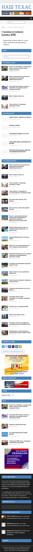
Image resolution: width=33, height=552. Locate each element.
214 (19, 135)
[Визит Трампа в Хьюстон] (5, 97)
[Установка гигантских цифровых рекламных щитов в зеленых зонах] (5, 324)
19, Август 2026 (13, 248)
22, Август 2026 (13, 222)
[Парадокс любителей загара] (5, 426)
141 (20, 145)
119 (19, 153)
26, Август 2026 (13, 194)
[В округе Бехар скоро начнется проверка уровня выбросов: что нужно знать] (5, 229)
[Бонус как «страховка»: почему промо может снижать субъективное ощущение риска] (5, 68)
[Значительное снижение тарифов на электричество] (5, 281)
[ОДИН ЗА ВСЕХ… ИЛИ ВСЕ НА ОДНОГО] (5, 119)
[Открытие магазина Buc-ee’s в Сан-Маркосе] (5, 290)
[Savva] (3, 525)
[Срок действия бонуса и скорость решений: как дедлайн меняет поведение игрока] (5, 88)
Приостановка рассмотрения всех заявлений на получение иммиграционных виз (19, 78)
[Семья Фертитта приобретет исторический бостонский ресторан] (5, 192)
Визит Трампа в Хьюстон (16, 96)
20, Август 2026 (13, 444)
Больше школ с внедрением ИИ (18, 306)
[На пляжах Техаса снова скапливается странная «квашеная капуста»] (5, 298)
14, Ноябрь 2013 (13, 127)
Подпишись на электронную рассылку (13, 351)
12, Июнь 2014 (13, 119)
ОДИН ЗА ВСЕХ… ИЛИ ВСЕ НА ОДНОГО (20, 117)
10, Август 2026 (13, 308)
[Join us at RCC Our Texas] (16, 13)
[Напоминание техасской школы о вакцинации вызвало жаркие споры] (5, 332)
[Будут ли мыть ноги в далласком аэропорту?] (5, 273)
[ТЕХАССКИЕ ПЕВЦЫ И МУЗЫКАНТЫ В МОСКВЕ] (5, 143)
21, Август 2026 (13, 232)
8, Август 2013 (13, 135)
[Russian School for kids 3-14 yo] (16, 365)
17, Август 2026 (13, 275)
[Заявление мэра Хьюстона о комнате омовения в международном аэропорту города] (5, 255)
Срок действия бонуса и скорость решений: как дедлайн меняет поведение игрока (19, 88)
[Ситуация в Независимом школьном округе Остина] (5, 265)
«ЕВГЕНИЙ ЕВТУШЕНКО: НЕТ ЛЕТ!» (19, 133)
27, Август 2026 (13, 91)
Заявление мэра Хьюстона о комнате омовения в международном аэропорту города (20, 255)
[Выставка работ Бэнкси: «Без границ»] (5, 201)
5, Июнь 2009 (13, 153)
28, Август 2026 (13, 71)
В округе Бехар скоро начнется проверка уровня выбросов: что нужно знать (18, 229)
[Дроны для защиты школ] (5, 316)
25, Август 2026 (13, 202)
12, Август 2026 (13, 291)
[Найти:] (16, 22)
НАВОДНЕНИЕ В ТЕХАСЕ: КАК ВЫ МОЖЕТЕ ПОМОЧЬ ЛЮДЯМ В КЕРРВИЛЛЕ (18, 532)
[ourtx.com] (3, 518)
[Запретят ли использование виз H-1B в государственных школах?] (5, 247)
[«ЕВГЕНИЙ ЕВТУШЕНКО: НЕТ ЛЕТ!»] (5, 135)
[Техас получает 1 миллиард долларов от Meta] (5, 106)
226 (20, 127)
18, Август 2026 (13, 258)
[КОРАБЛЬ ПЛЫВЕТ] (5, 127)
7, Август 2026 (13, 316)
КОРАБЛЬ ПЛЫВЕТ (14, 125)
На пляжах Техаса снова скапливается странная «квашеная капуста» (19, 298)
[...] (29, 497)
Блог (4, 401)
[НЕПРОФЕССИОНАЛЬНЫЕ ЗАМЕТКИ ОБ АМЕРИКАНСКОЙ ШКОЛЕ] (5, 151)
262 (19, 119)
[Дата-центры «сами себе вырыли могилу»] (5, 209)
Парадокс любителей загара (17, 424)
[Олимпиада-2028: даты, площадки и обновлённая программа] (5, 442)
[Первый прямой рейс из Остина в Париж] (5, 238)
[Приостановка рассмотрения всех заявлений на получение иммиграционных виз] (5, 78)
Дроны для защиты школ (16, 314)
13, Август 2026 (13, 283)
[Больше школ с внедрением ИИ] (5, 308)
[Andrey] (3, 532)
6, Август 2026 (13, 326)
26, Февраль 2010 (14, 145)
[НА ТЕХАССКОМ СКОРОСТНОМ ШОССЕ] (5, 434)
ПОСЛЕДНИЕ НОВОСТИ (9, 161)
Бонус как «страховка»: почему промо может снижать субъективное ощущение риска (20, 68)
